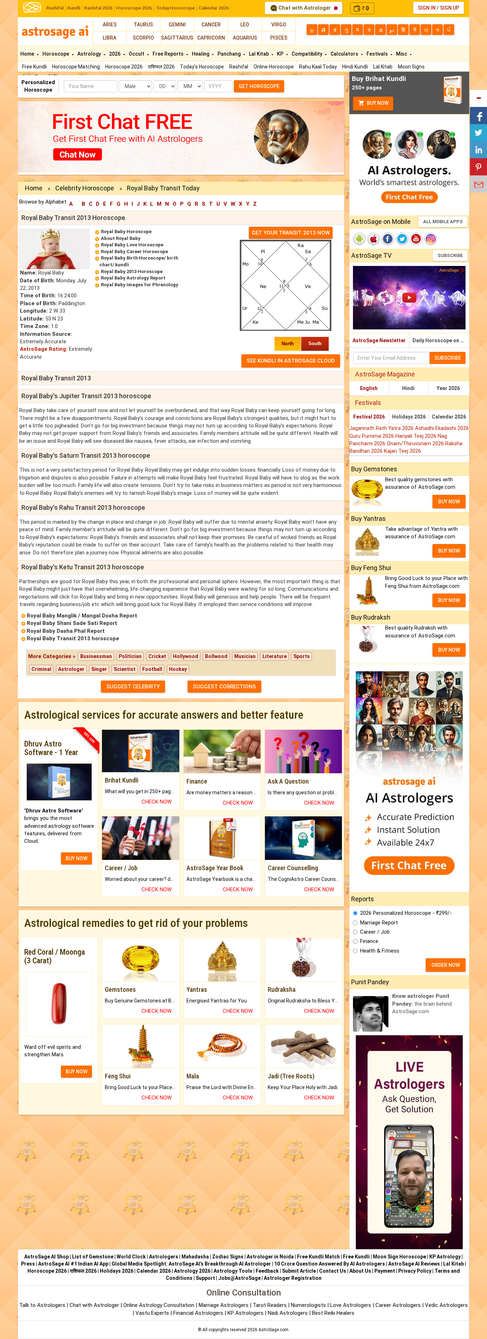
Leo (244, 24)
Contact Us (332, 1271)
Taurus (143, 24)
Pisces (278, 38)
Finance (369, 941)
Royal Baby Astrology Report (133, 278)
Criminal (41, 669)
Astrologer (71, 669)
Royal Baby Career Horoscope (134, 251)
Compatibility (307, 54)
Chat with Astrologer (304, 8)
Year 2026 (448, 388)
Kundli (73, 8)
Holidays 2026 (409, 417)
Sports (301, 656)
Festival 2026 (369, 417)
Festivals (377, 54)
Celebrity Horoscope (84, 188)
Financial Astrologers (198, 1313)
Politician (130, 656)
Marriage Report (379, 922)
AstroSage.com (273, 1329)
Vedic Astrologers (446, 1305)
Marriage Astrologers (224, 1305)
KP (280, 54)
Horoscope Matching (76, 67)
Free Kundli (34, 67)
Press (28, 1264)
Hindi (408, 388)
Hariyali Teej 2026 (416, 436)
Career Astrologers (398, 1305)
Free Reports (169, 54)
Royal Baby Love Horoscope (132, 244)
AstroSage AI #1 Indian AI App (73, 1264)
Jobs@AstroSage (239, 1278)
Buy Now (377, 103)
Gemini (177, 24)
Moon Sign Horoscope (399, 1257)
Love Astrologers (350, 1305)
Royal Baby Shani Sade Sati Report (72, 623)
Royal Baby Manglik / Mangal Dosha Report (82, 615)
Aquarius (245, 38)
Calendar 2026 (214, 8)
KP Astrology (445, 1257)
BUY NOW (76, 858)
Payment (384, 1271)
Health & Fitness (379, 951)
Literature (274, 656)
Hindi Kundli (355, 67)
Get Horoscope (259, 86)
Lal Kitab (383, 67)
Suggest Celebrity (133, 686)
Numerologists (309, 1305)
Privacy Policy (414, 1271)
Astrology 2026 (192, 1271)
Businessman (96, 656)
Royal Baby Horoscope (126, 231)
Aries (110, 24)
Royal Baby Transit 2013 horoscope (73, 638)
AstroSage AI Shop (46, 1257)
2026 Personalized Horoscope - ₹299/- (406, 913)
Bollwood (216, 656)
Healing (201, 54)
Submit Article (299, 1271)
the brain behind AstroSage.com (422, 1004)
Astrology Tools (233, 1271)
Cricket (157, 656)
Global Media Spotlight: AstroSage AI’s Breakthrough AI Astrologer (191, 1264)
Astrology (89, 54)
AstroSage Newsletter (379, 340)
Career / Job (375, 932)
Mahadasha (195, 1257)
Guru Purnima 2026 (372, 436)
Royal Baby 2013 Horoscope (132, 271)
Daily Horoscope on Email (440, 340)
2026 (115, 54)
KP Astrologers (246, 1313)
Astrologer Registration (293, 1278)
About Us (360, 1271)
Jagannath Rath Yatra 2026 (382, 428)
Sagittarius (177, 38)
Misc (402, 54)
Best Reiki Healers (333, 1313)
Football (152, 669)
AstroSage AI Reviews (414, 1264)
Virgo (278, 24)
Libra (109, 38)
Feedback (267, 1271)
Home (27, 54)
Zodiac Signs (228, 1257)
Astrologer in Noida (270, 1257)
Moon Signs (411, 67)
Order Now (445, 965)
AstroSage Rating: (43, 349)
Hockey (178, 669)
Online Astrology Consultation (159, 1305)
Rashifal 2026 (98, 8)
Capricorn (211, 38)
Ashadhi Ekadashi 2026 (442, 428)
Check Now (156, 802)
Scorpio (143, 38)
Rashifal (54, 8)
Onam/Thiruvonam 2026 (416, 443)
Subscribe (450, 255)
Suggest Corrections (224, 686)
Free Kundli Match (318, 1257)
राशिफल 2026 (161, 67)
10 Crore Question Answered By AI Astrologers (329, 1264)
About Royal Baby (120, 238)
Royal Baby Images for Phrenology (139, 284)
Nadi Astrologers (288, 1313)
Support (205, 1278)
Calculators (344, 54)
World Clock (131, 1257)
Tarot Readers (270, 1305)
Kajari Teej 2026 (402, 451)
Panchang (229, 54)
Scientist (124, 669)
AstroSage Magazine (385, 374)
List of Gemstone (92, 1257)
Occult (137, 54)
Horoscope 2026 (134, 8)
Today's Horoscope (202, 67)
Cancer (211, 24)
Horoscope (56, 54)
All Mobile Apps (443, 221)
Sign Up (449, 8)
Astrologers (163, 1257)
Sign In (427, 8)
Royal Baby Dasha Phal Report (66, 631)
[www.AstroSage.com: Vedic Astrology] (32, 7)
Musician (245, 656)
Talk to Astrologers (42, 1305)
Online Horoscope (273, 67)
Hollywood (185, 656)
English (369, 388)
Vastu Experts (152, 1313)
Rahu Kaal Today (318, 67)
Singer (99, 669)
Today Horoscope (175, 8)
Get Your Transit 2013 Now (291, 233)
